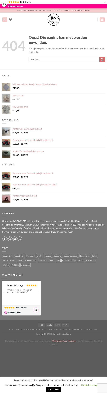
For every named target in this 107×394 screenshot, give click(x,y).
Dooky (39, 256)
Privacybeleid (60, 330)
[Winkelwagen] (102, 19)
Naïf (58, 260)
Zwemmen (25, 265)
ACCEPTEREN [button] (53, 389)
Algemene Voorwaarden (28, 330)
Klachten (47, 330)
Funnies (48, 256)
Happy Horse (84, 256)
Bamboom (30, 256)
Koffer (20, 260)
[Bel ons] (19, 238)
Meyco (51, 260)
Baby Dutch (19, 256)
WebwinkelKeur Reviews (64, 340)
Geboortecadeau (70, 256)
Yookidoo (15, 265)
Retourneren (75, 330)
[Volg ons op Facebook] (4, 238)
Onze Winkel (77, 10)
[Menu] (4, 19)
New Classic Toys (69, 260)
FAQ (96, 330)
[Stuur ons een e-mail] (14, 238)
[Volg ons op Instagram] (9, 238)
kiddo (5, 260)
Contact (87, 10)
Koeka (12, 260)
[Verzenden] (102, 59)
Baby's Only (7, 256)
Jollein (94, 256)
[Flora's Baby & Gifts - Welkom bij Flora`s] (53, 19)
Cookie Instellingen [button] (90, 385)
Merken (67, 10)
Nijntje (80, 260)
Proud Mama (91, 260)
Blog (11, 330)
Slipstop (6, 265)
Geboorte (57, 256)
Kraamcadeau (30, 260)
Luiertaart (42, 260)
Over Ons (58, 10)
